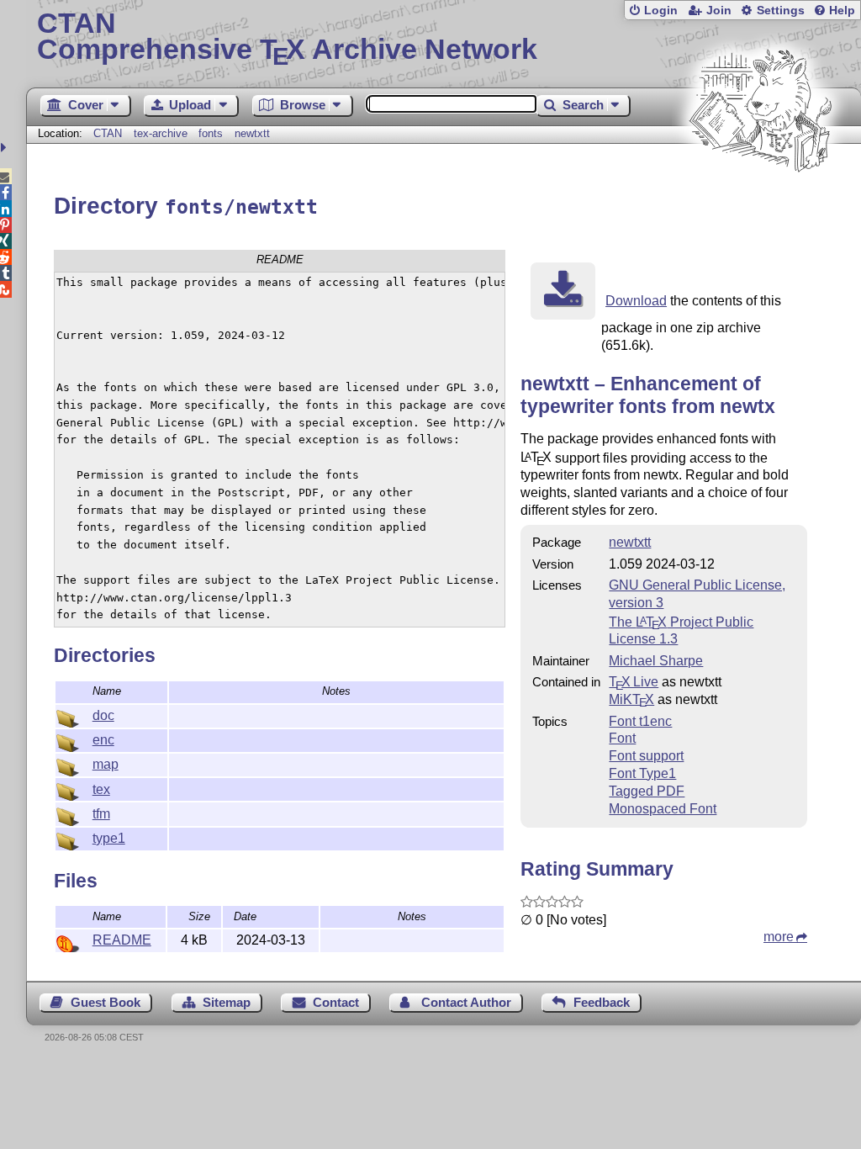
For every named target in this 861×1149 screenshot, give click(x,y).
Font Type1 (642, 773)
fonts (210, 133)
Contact (336, 1002)
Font (622, 738)
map (105, 764)
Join (719, 10)
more (778, 936)
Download (636, 301)
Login (661, 10)
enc (103, 740)
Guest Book (105, 1002)
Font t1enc (640, 721)
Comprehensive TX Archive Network (287, 38)
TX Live (633, 682)
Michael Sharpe (656, 661)
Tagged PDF (646, 791)
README (121, 940)
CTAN (107, 133)
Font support (646, 756)
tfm (101, 814)
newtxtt (252, 133)
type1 (108, 838)
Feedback (601, 1002)
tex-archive (161, 133)
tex (101, 789)
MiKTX (631, 699)
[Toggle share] (5, 148)
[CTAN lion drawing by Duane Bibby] (760, 204)
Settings (781, 10)
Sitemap (227, 1002)
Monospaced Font (662, 809)
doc (103, 715)
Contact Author (466, 1002)
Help (842, 10)
